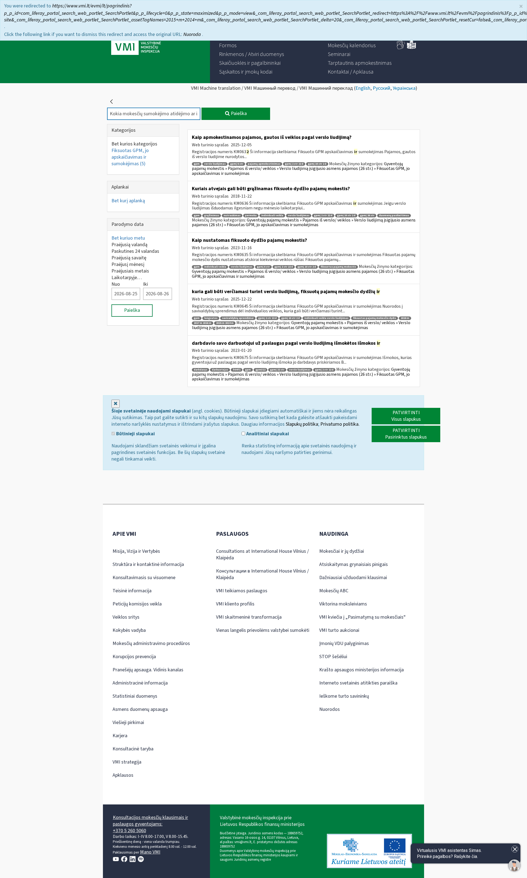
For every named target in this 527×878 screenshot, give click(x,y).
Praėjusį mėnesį (127, 264)
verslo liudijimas (215, 164)
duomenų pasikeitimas (394, 215)
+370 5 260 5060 (129, 830)
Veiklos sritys (126, 617)
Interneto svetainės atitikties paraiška (358, 683)
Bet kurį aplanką (128, 200)
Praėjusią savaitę (128, 257)
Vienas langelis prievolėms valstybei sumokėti (262, 630)
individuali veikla (272, 215)
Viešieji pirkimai (128, 722)
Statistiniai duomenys (135, 696)
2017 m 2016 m (202, 323)
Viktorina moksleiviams (343, 604)
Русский (381, 88)
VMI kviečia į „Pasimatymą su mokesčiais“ (362, 617)
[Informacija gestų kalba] (401, 47)
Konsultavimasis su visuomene (144, 577)
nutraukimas (232, 215)
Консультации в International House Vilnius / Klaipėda (262, 574)
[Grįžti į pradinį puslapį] (111, 101)
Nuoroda (192, 34)
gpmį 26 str (367, 215)
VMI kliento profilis (235, 604)
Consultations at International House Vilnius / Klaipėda (262, 554)
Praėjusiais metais (130, 271)
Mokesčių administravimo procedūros (151, 643)
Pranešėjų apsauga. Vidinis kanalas (148, 669)
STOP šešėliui (333, 656)
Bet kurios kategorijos (134, 144)
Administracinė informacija (140, 683)
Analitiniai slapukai (267, 434)
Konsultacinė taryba (133, 748)
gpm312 (260, 370)
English (362, 88)
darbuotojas (220, 370)
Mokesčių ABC (333, 590)
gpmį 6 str (236, 164)
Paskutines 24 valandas (135, 251)
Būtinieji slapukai (135, 434)
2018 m (405, 318)
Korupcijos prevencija (134, 656)
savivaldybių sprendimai (238, 318)
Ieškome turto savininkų (344, 696)
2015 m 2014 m (225, 323)
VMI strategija (127, 762)
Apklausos (123, 775)
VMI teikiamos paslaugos (241, 590)
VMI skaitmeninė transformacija (249, 617)
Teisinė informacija (132, 590)
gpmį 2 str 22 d (294, 164)
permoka (251, 215)
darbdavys (200, 370)
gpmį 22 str (277, 370)
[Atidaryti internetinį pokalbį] (514, 865)
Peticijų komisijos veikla (137, 604)
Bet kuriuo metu (128, 238)
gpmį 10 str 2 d (317, 164)
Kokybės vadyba (129, 630)
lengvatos (210, 318)
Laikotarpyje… (126, 277)
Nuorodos (329, 709)
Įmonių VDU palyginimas (344, 643)
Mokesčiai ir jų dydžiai (341, 551)
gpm (197, 164)
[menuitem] (228, 45)
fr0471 (236, 370)
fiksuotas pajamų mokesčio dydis (374, 318)
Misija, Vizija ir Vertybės (136, 551)
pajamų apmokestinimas (264, 164)
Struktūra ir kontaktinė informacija (148, 564)
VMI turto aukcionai (339, 630)
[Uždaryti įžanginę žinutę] (514, 849)
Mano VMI (150, 852)
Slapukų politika (302, 424)
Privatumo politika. (340, 424)
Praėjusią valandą (129, 244)
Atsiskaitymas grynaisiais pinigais (353, 564)
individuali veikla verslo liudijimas (326, 318)
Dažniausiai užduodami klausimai (353, 577)
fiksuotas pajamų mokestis (338, 267)
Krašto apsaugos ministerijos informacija (361, 669)
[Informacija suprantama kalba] (411, 47)
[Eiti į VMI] (136, 41)
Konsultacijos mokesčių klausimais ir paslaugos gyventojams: (150, 820)
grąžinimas (211, 215)
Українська (404, 88)
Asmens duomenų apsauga (140, 709)
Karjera (120, 735)
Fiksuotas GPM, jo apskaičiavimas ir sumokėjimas (130, 157)
